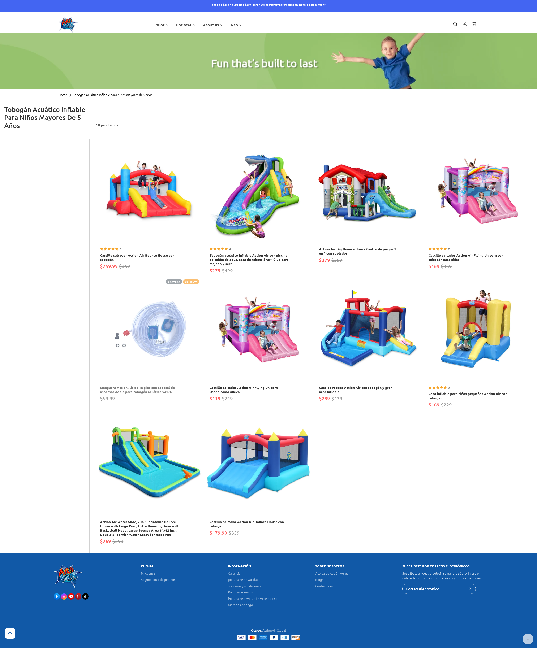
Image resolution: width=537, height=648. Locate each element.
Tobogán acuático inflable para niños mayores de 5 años (112, 95)
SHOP (160, 25)
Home (63, 95)
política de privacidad (243, 580)
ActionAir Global (274, 630)
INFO (234, 25)
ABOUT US (211, 25)
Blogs (319, 580)
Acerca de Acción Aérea (331, 573)
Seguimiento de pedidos (158, 580)
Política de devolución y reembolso (253, 598)
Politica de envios (240, 592)
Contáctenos (324, 586)
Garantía (234, 573)
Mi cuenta (148, 573)
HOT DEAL (184, 25)
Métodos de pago (240, 605)
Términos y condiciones (244, 586)
